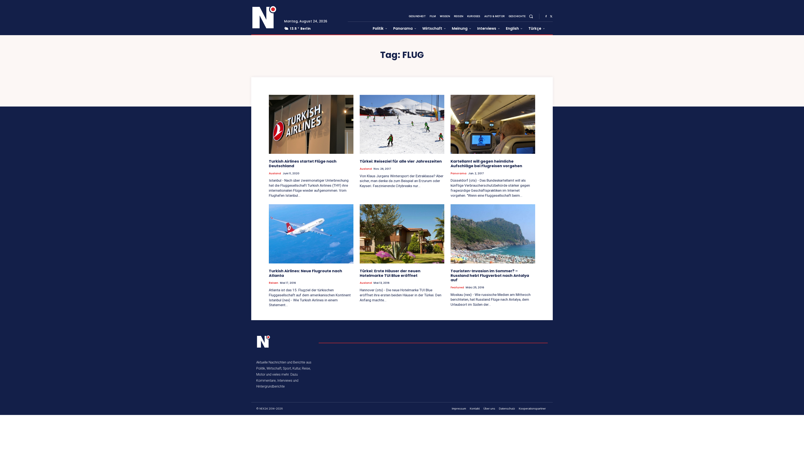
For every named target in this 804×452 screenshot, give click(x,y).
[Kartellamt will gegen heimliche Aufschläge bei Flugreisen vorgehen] (493, 124)
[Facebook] (546, 16)
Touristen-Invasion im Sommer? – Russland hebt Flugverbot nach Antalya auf (490, 275)
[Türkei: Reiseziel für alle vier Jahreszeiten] (402, 124)
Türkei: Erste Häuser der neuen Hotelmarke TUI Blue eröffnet (390, 273)
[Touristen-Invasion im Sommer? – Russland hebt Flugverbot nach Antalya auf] (493, 233)
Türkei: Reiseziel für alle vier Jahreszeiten (401, 161)
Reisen (273, 283)
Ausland (275, 173)
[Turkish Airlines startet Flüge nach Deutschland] (311, 124)
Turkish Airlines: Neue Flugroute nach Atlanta (305, 273)
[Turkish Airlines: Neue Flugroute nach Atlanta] (311, 233)
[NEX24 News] (264, 17)
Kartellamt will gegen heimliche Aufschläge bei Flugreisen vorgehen (486, 163)
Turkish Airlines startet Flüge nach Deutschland (302, 163)
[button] (531, 16)
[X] (551, 16)
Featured (457, 287)
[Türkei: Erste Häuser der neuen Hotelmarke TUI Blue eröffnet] (402, 233)
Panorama (458, 173)
